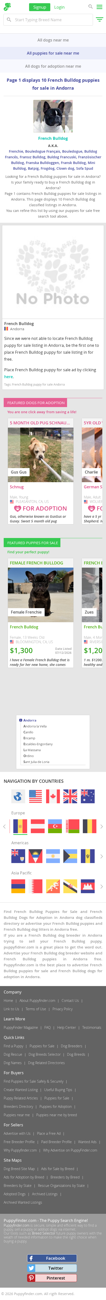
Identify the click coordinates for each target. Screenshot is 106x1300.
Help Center (66, 1027)
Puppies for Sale (42, 1046)
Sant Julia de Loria (36, 762)
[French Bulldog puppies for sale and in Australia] (88, 796)
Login (59, 7)
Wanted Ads (87, 1141)
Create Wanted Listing (21, 1089)
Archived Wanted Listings (23, 1202)
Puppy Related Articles (21, 1098)
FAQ (47, 1027)
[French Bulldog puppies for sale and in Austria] (38, 826)
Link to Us (11, 1009)
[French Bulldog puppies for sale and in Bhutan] (53, 886)
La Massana (32, 750)
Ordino (28, 756)
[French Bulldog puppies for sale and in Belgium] (90, 826)
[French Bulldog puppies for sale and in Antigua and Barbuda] (35, 856)
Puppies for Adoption (55, 1106)
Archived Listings (45, 1194)
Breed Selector (43, 1233)
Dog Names (13, 1062)
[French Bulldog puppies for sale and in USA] (35, 796)
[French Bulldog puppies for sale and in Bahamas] (70, 856)
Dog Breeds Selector (45, 1054)
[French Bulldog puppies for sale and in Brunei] (70, 886)
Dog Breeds (76, 1054)
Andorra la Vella (35, 726)
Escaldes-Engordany (38, 744)
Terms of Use (36, 1009)
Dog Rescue (13, 1054)
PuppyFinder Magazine (21, 1027)
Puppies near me (17, 1115)
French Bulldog (19, 323)
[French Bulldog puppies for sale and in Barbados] (88, 856)
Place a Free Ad (49, 1133)
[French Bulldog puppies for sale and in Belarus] (72, 826)
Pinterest (56, 1278)
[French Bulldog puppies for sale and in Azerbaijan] (55, 826)
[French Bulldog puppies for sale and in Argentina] (53, 856)
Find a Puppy (13, 1046)
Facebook (55, 1258)
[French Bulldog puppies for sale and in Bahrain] (35, 886)
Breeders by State (18, 1185)
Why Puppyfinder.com (20, 1150)
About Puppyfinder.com (37, 1000)
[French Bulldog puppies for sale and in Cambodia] (88, 886)
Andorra (29, 720)
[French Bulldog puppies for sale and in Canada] (53, 796)
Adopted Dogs (15, 1194)
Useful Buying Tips (58, 1089)
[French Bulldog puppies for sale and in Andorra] (20, 826)
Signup (39, 7)
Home (8, 1000)
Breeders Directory (18, 1106)
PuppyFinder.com (20, 1220)
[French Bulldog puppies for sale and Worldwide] (18, 796)
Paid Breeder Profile (56, 1141)
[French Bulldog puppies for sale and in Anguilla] (18, 856)
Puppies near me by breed (56, 1115)
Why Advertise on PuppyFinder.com (70, 1150)
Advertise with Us (17, 1133)
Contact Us (70, 1000)
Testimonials (91, 1027)
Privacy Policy (62, 1009)
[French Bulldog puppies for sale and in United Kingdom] (70, 796)
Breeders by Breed (65, 1177)
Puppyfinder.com (16, 1225)
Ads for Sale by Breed (57, 1168)
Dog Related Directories (46, 1062)
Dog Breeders (71, 1046)
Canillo (28, 732)
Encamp (29, 738)
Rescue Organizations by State (61, 1185)
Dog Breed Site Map (19, 1168)
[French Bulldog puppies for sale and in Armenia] (18, 886)
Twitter (55, 1268)
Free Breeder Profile (19, 1141)
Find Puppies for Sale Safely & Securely (33, 1081)
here (8, 376)
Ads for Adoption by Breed (24, 1177)
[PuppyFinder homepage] (7, 7)
